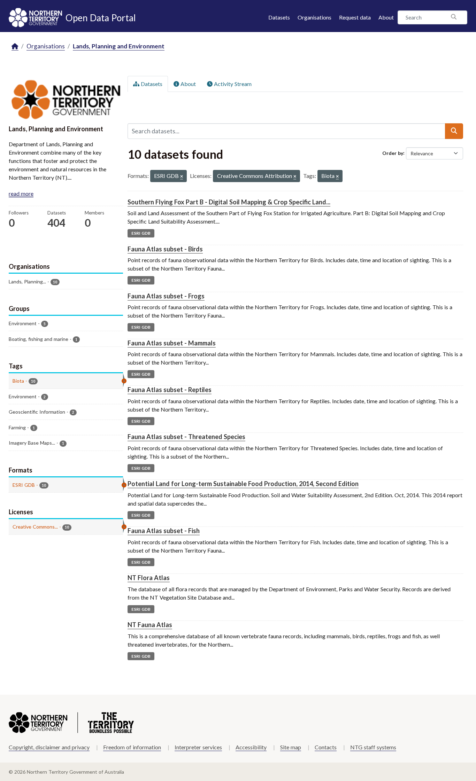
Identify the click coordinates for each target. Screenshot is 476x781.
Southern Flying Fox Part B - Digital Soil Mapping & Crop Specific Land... (229, 202)
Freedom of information (132, 747)
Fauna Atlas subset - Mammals (172, 343)
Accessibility (251, 747)
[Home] (14, 46)
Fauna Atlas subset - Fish (164, 530)
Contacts (326, 747)
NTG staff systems (373, 747)
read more (21, 193)
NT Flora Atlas (149, 577)
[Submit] (454, 131)
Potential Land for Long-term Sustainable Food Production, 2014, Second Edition (243, 483)
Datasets (279, 17)
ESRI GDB (141, 233)
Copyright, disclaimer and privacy (49, 747)
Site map (290, 747)
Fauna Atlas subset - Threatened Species (186, 436)
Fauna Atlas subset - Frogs (166, 296)
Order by (392, 153)
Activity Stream (232, 83)
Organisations (314, 17)
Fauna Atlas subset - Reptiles (170, 389)
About (386, 17)
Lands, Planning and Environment (118, 46)
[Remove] (181, 176)
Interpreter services (198, 747)
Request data (355, 17)
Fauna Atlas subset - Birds (165, 249)
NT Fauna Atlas (150, 624)
